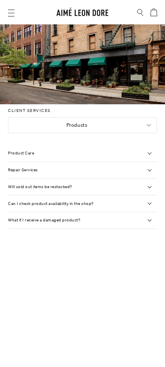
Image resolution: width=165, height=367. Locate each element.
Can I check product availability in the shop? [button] (51, 204)
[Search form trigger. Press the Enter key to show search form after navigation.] (140, 12)
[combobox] (82, 125)
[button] (11, 13)
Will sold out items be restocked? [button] (40, 187)
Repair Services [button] (23, 170)
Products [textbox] (77, 125)
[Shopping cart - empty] (153, 12)
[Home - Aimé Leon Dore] (82, 13)
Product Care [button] (21, 153)
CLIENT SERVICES (29, 110)
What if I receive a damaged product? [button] (44, 220)
